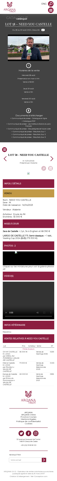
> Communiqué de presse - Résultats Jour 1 (28, 131)
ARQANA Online (28, 415)
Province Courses (28, 417)
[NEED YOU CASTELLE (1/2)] (15, 259)
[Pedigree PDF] (50, 168)
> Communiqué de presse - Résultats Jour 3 (28, 137)
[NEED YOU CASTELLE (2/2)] (41, 259)
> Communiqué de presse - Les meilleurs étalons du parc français (28, 125)
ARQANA (28, 412)
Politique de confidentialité (28, 421)
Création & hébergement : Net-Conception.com (28, 476)
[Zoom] (43, 168)
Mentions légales (28, 419)
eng (44, 4)
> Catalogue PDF (28, 121)
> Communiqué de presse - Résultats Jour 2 (28, 134)
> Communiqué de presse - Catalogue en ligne (28, 118)
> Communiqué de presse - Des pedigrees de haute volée (28, 129)
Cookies (28, 423)
